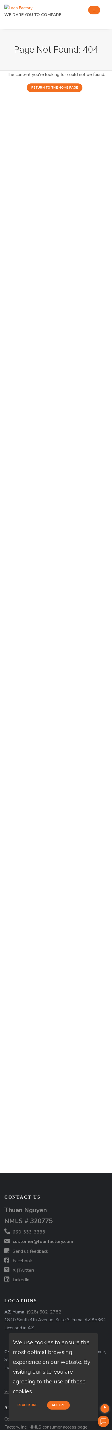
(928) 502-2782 (44, 1312)
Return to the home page (54, 87)
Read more (27, 1405)
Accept (58, 1405)
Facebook (21, 1261)
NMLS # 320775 (28, 1221)
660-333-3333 (28, 1232)
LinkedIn (20, 1280)
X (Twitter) (22, 1270)
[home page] (18, 6)
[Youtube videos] (105, 1408)
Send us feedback (29, 1251)
